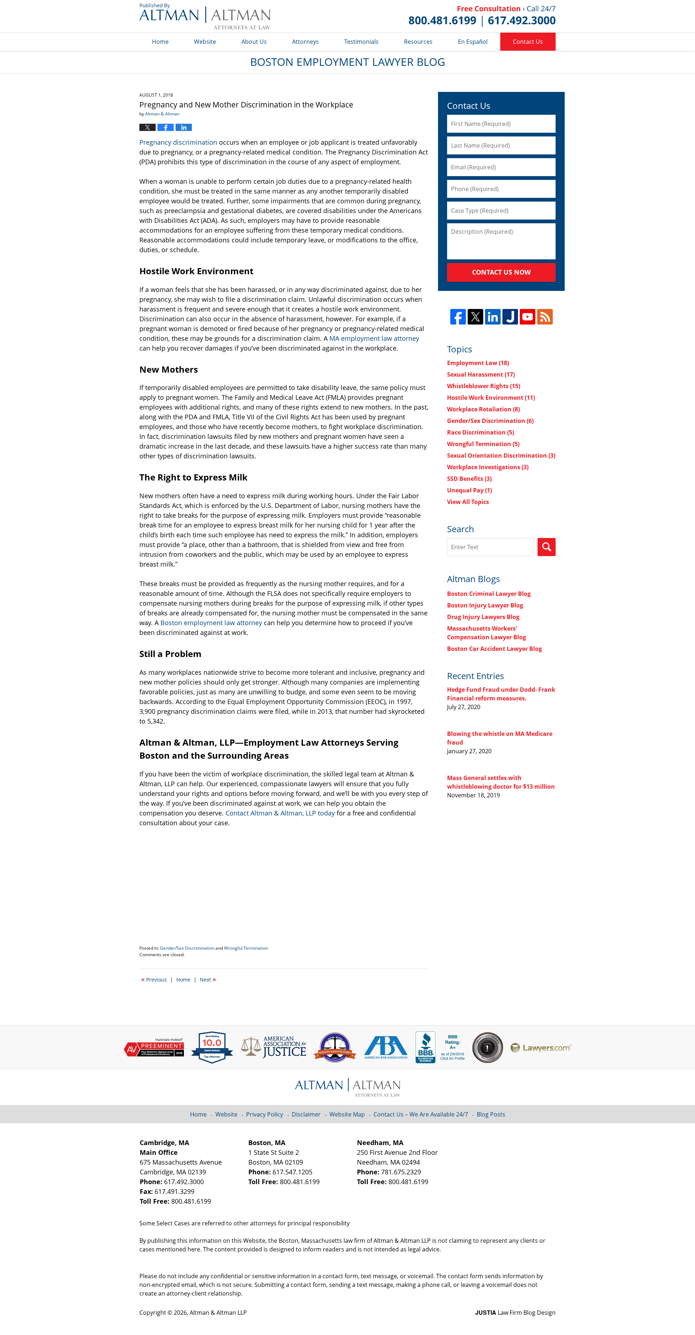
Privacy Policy (264, 1114)
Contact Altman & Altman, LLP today (280, 813)
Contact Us (528, 42)
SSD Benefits (469, 479)
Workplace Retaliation (483, 409)
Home (160, 42)
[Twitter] (475, 317)
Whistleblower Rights (483, 386)
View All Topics (468, 502)
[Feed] (545, 317)
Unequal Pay (469, 490)
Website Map (347, 1114)
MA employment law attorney (374, 338)
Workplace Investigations (487, 467)
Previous (154, 979)
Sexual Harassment (481, 374)
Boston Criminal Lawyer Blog (489, 594)
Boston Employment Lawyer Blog (204, 16)
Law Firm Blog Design (515, 1313)
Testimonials (361, 42)
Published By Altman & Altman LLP (482, 16)
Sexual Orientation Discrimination (501, 455)
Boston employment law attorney (211, 622)
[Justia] (510, 317)
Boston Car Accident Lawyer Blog (494, 649)
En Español (473, 42)
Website (205, 42)
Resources (418, 42)
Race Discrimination (480, 432)
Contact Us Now (501, 272)
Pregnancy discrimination (178, 142)
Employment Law (478, 363)
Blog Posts (491, 1114)
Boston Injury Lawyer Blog (485, 605)
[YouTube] (527, 317)
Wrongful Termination (246, 948)
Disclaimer (306, 1114)
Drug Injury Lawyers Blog (483, 617)
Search (547, 547)
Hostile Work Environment (491, 398)
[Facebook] (458, 317)
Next (208, 979)
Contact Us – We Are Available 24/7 (421, 1114)
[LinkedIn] (493, 317)
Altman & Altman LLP (218, 1313)
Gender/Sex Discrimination (187, 948)
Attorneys (305, 42)
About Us (254, 42)
